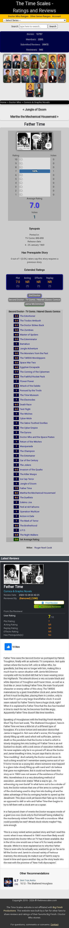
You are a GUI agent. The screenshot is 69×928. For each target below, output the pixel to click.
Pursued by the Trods (31, 390)
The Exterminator (28, 339)
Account (56, 16)
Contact (55, 924)
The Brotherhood (28, 525)
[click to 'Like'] (8, 646)
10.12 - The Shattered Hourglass (36, 883)
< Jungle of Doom (34, 109)
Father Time (26, 488)
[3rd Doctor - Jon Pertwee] (25, 61)
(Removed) (28, 598)
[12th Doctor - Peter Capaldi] (52, 75)
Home (3, 102)
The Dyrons (25, 432)
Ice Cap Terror (27, 479)
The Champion (27, 451)
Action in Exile (27, 516)
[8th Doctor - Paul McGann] (7, 75)
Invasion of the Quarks (31, 469)
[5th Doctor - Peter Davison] (43, 61)
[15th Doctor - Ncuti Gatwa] (39, 89)
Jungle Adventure (29, 348)
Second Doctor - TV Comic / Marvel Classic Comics (34, 299)
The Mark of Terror (29, 520)
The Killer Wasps (28, 474)
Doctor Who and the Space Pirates (37, 437)
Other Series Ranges (40, 16)
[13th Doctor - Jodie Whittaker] (30, 89)
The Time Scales (33, 3)
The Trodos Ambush (30, 320)
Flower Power (27, 381)
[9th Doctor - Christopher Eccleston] (25, 75)
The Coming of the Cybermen (35, 371)
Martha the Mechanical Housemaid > (34, 116)
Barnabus (25, 344)
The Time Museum (29, 395)
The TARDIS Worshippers (32, 358)
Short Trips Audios (28, 880)
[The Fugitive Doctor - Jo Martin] (62, 75)
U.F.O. (22, 530)
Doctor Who (15, 102)
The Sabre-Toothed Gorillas (34, 423)
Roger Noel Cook (43, 547)
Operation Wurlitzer (29, 511)
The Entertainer (27, 455)
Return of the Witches (31, 441)
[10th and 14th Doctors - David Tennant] (34, 75)
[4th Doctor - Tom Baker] (34, 61)
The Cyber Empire (29, 427)
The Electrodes (27, 399)
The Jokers (25, 465)
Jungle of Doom (28, 483)
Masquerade (26, 446)
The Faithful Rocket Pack (32, 376)
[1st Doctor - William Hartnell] (7, 61)
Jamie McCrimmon (34, 304)
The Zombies (26, 330)
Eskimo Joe (26, 502)
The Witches (26, 413)
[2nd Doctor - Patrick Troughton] (16, 61)
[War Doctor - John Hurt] (16, 75)
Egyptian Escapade (30, 367)
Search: (15, 26)
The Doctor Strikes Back (32, 325)
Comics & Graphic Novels (37, 102)
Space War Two (28, 362)
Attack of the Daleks (30, 386)
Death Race (25, 404)
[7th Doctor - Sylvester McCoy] (62, 61)
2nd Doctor (34, 295)
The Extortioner (27, 316)
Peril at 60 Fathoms (29, 507)
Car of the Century (29, 460)
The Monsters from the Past (34, 353)
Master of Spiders (29, 334)
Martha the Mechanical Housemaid (37, 493)
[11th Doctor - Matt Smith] (43, 75)
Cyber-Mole (26, 418)
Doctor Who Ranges (18, 16)
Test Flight (25, 409)
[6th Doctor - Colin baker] (52, 61)
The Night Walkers (29, 535)
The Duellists (26, 497)
